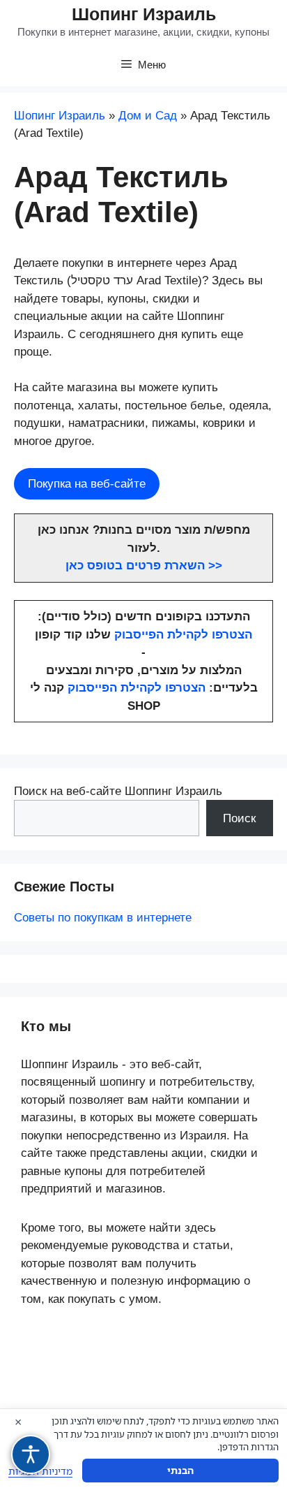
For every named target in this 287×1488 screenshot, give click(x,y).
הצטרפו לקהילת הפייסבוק (183, 634)
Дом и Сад (147, 115)
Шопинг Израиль (144, 14)
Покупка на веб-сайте (87, 483)
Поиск (239, 818)
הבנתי (180, 1470)
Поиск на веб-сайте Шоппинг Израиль (118, 791)
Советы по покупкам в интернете (103, 917)
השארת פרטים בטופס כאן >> (143, 565)
